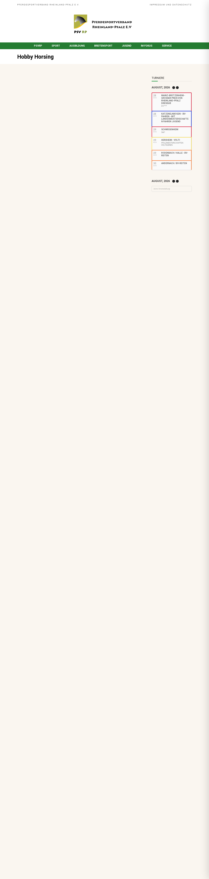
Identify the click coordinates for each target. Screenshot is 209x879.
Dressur (37, 273)
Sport (56, 45)
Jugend (126, 45)
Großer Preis (57, 273)
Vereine (73, 292)
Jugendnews (48, 355)
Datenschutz (182, 4)
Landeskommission (76, 273)
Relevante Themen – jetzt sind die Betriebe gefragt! (62, 335)
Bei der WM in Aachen (45, 253)
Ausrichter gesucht (43, 269)
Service (167, 45)
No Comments (53, 87)
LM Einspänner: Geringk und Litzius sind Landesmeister (63, 238)
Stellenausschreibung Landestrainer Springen (58, 319)
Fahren (36, 242)
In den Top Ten (41, 366)
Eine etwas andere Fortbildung (36, 158)
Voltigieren (53, 258)
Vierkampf (65, 277)
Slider (44, 242)
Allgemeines (39, 292)
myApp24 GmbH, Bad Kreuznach (50, 868)
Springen (38, 277)
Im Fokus (146, 45)
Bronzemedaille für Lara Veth (49, 382)
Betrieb (50, 339)
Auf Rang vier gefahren (45, 351)
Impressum (157, 4)
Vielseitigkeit (51, 277)
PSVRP (38, 45)
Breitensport (103, 45)
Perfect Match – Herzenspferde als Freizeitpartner (61, 288)
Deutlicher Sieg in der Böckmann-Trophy (55, 304)
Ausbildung (77, 45)
